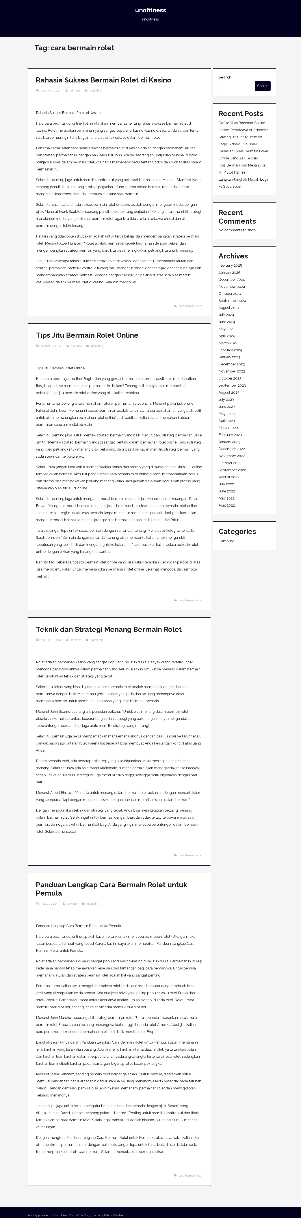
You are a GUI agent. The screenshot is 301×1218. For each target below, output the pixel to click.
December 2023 (232, 364)
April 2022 (227, 505)
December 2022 (232, 449)
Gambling (96, 90)
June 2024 (227, 322)
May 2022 (227, 498)
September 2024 (232, 301)
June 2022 (227, 491)
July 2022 (226, 484)
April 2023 (227, 421)
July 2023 (226, 399)
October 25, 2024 (51, 346)
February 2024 (230, 350)
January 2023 (229, 442)
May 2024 (227, 329)
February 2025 (230, 265)
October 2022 (230, 463)
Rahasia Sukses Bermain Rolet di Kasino (103, 80)
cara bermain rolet (190, 306)
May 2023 (227, 414)
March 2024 (228, 343)
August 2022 (229, 477)
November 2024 (232, 286)
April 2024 (227, 336)
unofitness (150, 10)
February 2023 (230, 435)
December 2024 (232, 279)
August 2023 (229, 392)
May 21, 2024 (49, 903)
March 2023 (228, 428)
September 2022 (232, 470)
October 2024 (230, 294)
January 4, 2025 (51, 90)
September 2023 (232, 385)
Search (225, 77)
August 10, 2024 (51, 640)
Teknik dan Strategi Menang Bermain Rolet (109, 629)
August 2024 (229, 308)
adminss (75, 90)
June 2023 (227, 406)
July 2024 (226, 315)
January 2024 (229, 357)
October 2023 (230, 378)
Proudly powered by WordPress (47, 1215)
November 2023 (232, 371)
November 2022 (232, 456)
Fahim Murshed (114, 1215)
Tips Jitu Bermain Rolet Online (87, 335)
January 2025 (229, 272)
